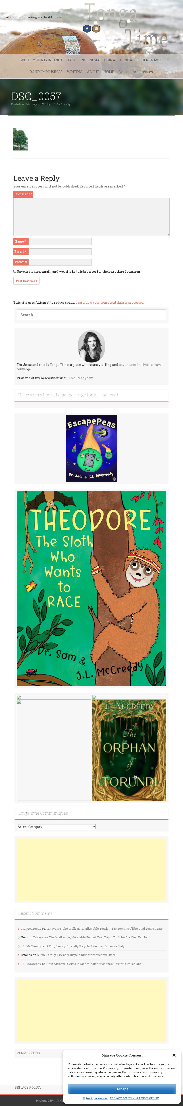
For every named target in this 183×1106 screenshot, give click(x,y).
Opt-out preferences (95, 1098)
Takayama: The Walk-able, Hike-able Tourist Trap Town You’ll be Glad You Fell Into (104, 929)
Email (20, 251)
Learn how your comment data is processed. (109, 302)
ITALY (71, 60)
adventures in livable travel (141, 364)
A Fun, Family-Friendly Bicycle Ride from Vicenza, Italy (85, 946)
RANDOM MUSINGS (46, 72)
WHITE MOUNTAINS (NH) (41, 60)
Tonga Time (59, 364)
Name (20, 241)
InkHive (60, 1100)
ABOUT (93, 72)
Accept (122, 1089)
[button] (174, 1055)
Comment (23, 194)
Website (21, 262)
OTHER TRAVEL (149, 60)
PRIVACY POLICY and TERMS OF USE (134, 1098)
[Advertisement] (91, 869)
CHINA (109, 60)
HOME (109, 72)
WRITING (75, 72)
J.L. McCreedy (61, 104)
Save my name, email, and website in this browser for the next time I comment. (79, 271)
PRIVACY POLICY (28, 1087)
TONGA (126, 60)
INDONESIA (90, 60)
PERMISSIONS (28, 1053)
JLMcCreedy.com (80, 378)
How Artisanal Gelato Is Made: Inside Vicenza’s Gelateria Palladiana (93, 964)
